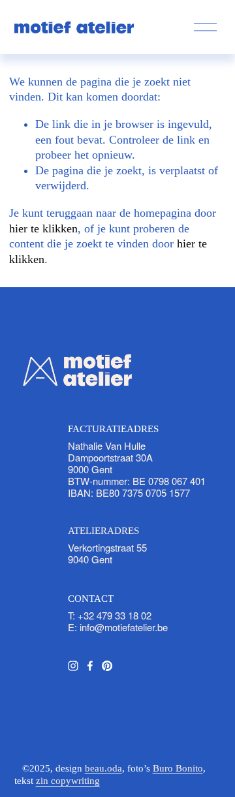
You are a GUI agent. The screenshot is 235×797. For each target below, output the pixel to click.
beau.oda (103, 768)
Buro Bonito (178, 768)
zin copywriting (68, 780)
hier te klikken (43, 228)
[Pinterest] (107, 666)
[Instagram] (73, 666)
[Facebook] (90, 666)
